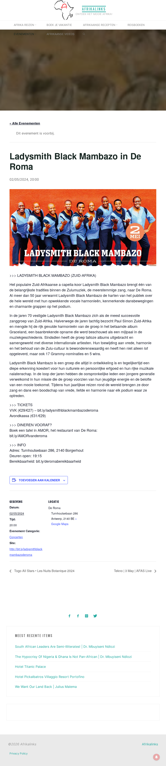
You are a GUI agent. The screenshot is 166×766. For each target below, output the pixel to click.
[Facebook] (69, 616)
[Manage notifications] (156, 757)
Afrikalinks (94, 9)
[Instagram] (86, 616)
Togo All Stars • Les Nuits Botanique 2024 (44, 571)
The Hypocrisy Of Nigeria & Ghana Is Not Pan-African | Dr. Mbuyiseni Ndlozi (73, 657)
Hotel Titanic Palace (30, 667)
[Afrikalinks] (64, 10)
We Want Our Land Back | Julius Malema (46, 687)
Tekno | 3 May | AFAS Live (133, 571)
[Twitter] (95, 616)
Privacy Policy (19, 753)
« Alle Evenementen (25, 123)
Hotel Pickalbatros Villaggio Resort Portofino (49, 677)
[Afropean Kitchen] (78, 616)
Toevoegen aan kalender (39, 480)
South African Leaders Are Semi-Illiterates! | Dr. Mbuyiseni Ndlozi (65, 647)
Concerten (16, 537)
